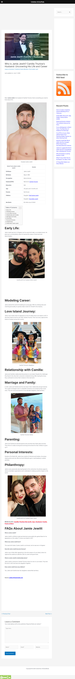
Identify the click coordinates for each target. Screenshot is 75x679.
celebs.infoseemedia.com (16, 577)
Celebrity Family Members (22, 69)
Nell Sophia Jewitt (34, 195)
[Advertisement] (26, 19)
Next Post (48, 613)
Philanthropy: (10, 221)
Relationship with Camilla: (13, 215)
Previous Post (6, 613)
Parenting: (9, 218)
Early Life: (8, 209)
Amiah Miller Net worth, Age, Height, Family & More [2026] (63, 117)
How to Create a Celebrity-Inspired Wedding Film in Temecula (63, 111)
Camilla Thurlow (33, 181)
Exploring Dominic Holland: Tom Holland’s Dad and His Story (63, 123)
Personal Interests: (11, 220)
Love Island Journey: (12, 213)
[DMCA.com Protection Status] (5, 677)
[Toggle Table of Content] (19, 208)
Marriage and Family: (12, 216)
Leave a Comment (9, 69)
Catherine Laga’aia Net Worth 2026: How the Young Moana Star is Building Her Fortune (63, 149)
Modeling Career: (11, 211)
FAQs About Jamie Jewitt (12, 223)
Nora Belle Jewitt (33, 199)
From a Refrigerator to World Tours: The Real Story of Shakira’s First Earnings (63, 129)
